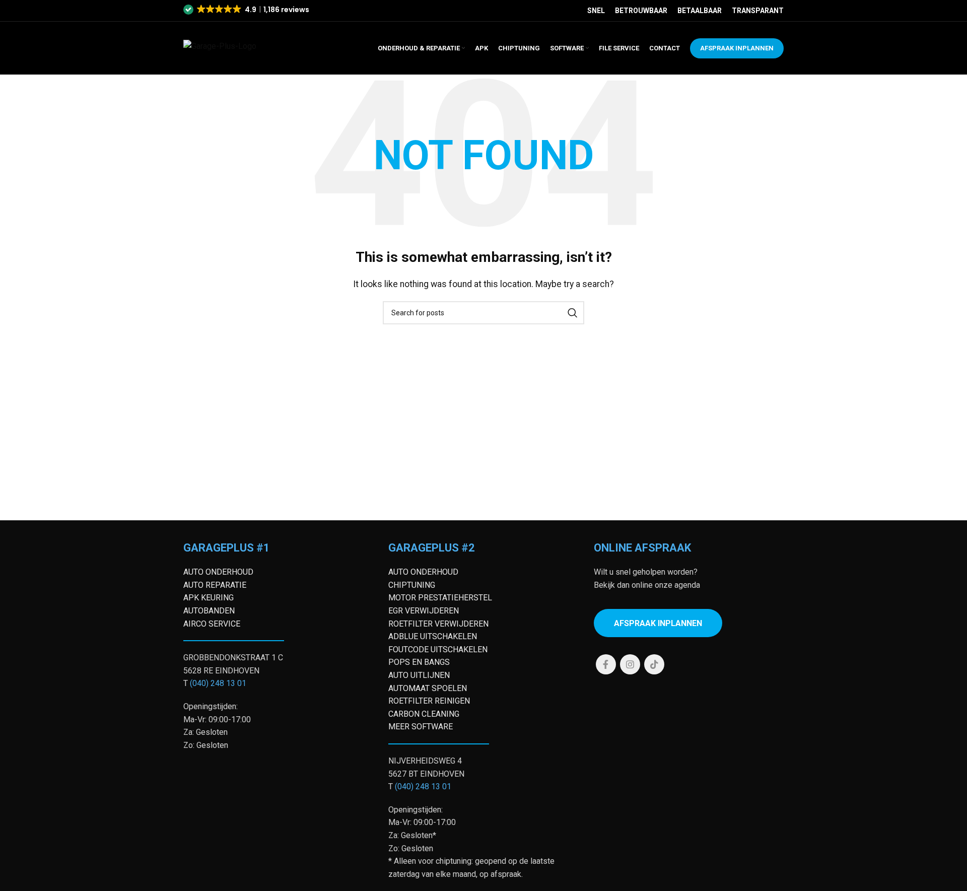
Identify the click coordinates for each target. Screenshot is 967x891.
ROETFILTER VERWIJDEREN (438, 624)
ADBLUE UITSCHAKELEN (432, 636)
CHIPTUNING (411, 585)
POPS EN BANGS (419, 662)
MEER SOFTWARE (420, 726)
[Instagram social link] (630, 664)
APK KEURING (208, 597)
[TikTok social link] (654, 664)
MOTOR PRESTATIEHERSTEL (440, 597)
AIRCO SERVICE (211, 624)
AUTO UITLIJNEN (419, 675)
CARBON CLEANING (423, 714)
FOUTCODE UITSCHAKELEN (438, 649)
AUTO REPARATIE (214, 585)
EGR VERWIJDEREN (423, 610)
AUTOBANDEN (209, 610)
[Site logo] (233, 47)
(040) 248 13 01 (218, 683)
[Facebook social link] (606, 664)
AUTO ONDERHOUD (218, 572)
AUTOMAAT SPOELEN (427, 688)
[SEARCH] (572, 312)
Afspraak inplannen (658, 623)
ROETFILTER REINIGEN (429, 701)
